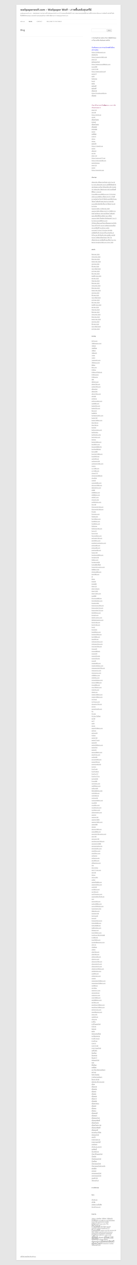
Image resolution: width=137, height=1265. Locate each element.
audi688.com (95, 403)
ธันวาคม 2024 (96, 302)
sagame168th (96, 820)
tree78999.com (96, 940)
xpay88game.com (97, 1012)
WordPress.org (96, 1207)
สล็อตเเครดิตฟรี (96, 1127)
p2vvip (94, 707)
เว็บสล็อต (94, 1161)
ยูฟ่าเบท (94, 1072)
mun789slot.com (97, 687)
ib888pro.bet (95, 569)
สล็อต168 (94, 91)
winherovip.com (96, 1010)
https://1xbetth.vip (97, 146)
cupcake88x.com (96, 483)
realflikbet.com (96, 786)
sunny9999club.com (98, 906)
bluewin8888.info (97, 447)
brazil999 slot (95, 456)
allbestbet (94, 389)
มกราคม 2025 (96, 300)
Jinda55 (94, 581)
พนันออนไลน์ (95, 1060)
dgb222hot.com (96, 488)
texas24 (94, 918)
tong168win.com (96, 933)
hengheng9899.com (97, 555)
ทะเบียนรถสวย (96, 1036)
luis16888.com (96, 637)
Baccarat (94, 411)
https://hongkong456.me (99, 93)
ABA (93, 379)
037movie (94, 341)
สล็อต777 (94, 1099)
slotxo (93, 139)
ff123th (94, 512)
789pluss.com (96, 363)
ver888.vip (95, 986)
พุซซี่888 (94, 134)
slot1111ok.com (96, 870)
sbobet (94, 827)
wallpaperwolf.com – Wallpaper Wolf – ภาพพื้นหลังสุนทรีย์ (55, 9)
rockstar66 (95, 798)
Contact (39, 21)
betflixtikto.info (96, 435)
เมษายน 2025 (95, 293)
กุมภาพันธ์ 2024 (96, 326)
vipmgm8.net (95, 993)
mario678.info (96, 658)
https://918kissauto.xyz (99, 52)
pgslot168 (94, 738)
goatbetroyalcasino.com (99, 543)
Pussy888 (94, 781)
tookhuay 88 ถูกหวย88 (98, 935)
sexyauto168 (95, 839)
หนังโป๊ (93, 1137)
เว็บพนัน (94, 1156)
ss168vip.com (96, 889)
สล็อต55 (94, 1091)
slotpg (93, 141)
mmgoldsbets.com (97, 680)
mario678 (94, 654)
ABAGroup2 (95, 382)
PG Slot (94, 714)
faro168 (94, 504)
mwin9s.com (95, 690)
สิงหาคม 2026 (95, 254)
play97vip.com (96, 755)
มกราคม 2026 (96, 271)
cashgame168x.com (97, 464)
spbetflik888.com (97, 882)
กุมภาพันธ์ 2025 (96, 298)
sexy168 (94, 836)
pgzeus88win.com (97, 752)
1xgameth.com (96, 360)
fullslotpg (94, 79)
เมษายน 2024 (95, 322)
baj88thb (94, 413)
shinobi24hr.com (97, 848)
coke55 (94, 480)
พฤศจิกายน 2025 (96, 276)
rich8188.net (95, 796)
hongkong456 (96, 562)
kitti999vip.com (96, 613)
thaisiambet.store (97, 921)
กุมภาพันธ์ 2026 (96, 269)
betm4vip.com (96, 437)
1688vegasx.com (96, 343)
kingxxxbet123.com (97, 608)
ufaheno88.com (96, 957)
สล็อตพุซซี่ (94, 1113)
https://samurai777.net (98, 158)
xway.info (94, 1014)
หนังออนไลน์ (95, 1135)
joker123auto (95, 589)
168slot (94, 346)
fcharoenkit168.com (97, 507)
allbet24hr (95, 391)
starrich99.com (96, 901)
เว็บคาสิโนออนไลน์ (97, 1154)
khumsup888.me (97, 598)
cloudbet (94, 478)
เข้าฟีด (93, 1202)
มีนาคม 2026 (95, 266)
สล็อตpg (94, 1108)
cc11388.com (95, 468)
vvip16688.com (96, 998)
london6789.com (97, 634)
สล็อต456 (94, 1089)
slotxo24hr (95, 877)
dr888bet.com (96, 492)
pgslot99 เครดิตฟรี (96, 1228)
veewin (94, 978)
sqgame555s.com (97, 885)
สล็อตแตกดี (95, 1130)
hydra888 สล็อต (96, 565)
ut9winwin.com (96, 976)
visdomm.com (96, 995)
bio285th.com (96, 444)
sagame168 (95, 817)
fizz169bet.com (96, 519)
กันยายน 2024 (96, 310)
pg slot (94, 153)
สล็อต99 (94, 1106)
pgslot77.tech (96, 740)
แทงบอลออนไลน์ (96, 1173)
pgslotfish (94, 747)
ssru (93, 899)
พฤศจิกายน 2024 (96, 305)
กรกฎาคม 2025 (96, 286)
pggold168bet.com (97, 728)
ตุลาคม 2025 (95, 278)
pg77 (93, 721)
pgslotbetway (96, 163)
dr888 (93, 490)
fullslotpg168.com (97, 529)
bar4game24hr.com (97, 415)
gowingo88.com (96, 550)
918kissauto (95, 375)
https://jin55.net (96, 115)
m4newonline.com (97, 642)
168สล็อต (94, 348)
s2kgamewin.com (97, 812)
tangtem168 (95, 913)
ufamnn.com (95, 959)
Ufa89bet (94, 947)
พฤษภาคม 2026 (96, 262)
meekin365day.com (97, 666)
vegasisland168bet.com (99, 981)
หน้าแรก (22, 21)
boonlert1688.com (97, 454)
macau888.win (96, 651)
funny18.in (95, 533)
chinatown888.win (97, 476)
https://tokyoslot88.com (99, 160)
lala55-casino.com (97, 618)
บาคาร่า (94, 136)
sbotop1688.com (97, 829)
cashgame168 (96, 461)
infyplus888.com (96, 572)
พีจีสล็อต (94, 1065)
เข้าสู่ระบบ (94, 1200)
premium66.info (96, 764)
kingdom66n (95, 603)
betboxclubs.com (97, 430)
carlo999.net (95, 459)
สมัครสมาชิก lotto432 (98, 1082)
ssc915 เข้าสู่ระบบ (108, 1232)
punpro (94, 767)
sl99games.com (96, 863)
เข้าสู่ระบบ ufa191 (97, 1147)
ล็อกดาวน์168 (95, 1079)
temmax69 (95, 916)
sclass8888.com (96, 832)
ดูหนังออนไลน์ (96, 62)
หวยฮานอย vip (96, 1140)
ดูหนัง (93, 83)
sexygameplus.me (97, 846)
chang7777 (95, 473)
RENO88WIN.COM (97, 791)
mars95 (94, 661)
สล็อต (93, 1084)
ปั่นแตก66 (94, 1055)
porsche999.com (96, 759)
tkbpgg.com (95, 930)
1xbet (93, 355)
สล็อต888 (94, 127)
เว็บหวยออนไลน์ (96, 1164)
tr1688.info (95, 937)
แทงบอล (94, 1171)
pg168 (93, 719)
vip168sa (94, 988)
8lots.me (94, 367)
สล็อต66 (94, 96)
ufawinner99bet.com (98, 969)
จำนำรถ (94, 1026)
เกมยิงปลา (94, 1144)
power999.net (96, 762)
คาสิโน (94, 1022)
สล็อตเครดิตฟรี (96, 1120)
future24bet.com (97, 536)
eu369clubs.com (96, 502)
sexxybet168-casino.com (99, 834)
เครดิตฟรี (94, 1149)
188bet (94, 351)
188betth (94, 353)
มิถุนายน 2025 (96, 288)
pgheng (94, 731)
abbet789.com (96, 384)
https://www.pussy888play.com (101, 64)
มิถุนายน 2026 (96, 259)
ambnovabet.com (97, 401)
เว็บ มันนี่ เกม (95, 1152)
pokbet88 (94, 757)
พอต (93, 1063)
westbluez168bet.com (98, 1005)
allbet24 (94, 151)
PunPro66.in (95, 771)
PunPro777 (95, 774)
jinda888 (94, 584)
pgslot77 (94, 74)
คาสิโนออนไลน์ (96, 1024)
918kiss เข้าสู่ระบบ (97, 372)
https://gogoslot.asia (98, 170)
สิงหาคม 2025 (95, 283)
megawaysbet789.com (98, 668)
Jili (92, 577)
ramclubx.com (96, 783)
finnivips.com (96, 514)
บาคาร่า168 (95, 69)
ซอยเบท (94, 1029)
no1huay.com (96, 702)
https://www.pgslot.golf (99, 71)
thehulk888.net (96, 925)
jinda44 (94, 122)
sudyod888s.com (97, 904)
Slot (93, 865)
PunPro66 (94, 769)
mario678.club (96, 656)
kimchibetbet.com (97, 601)
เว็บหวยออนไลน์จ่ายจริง (98, 1166)
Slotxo (93, 875)
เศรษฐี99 (94, 1168)
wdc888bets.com (97, 1000)
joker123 (94, 59)
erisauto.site (95, 500)
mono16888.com (97, 682)
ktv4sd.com (95, 615)
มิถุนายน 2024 (96, 317)
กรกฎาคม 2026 (96, 257)
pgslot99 (94, 743)
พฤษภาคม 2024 (96, 319)
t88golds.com (96, 911)
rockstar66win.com (97, 800)
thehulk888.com (96, 923)
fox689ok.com (96, 521)
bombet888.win (96, 449)
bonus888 (94, 452)
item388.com (95, 574)
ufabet (93, 949)
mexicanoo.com (96, 670)
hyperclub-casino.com (98, 567)
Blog (30, 21)
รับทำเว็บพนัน (95, 1075)
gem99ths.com (96, 541)
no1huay (94, 699)
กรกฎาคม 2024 (96, 314)
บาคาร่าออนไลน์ (96, 1048)
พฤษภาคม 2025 (96, 290)
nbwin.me (94, 692)
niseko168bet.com (97, 694)
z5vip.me (94, 1019)
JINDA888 (94, 129)
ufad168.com (95, 952)
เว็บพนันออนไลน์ (96, 1159)
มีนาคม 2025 (95, 295)
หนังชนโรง (95, 55)
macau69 (94, 649)
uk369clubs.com (96, 971)
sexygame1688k (96, 844)
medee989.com (96, 663)
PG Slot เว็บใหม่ (96, 716)
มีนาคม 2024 (95, 324)
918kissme (95, 377)
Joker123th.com (96, 593)
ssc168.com (95, 892)
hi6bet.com (95, 560)
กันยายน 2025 (96, 281)
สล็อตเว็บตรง (95, 120)
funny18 (94, 531)
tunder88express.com (98, 942)
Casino (94, 466)
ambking (94, 399)
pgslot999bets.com (97, 745)
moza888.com (96, 685)
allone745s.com (96, 394)
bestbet (94, 427)
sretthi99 (94, 887)
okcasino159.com (97, 704)
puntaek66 (95, 779)
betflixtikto (95, 432)
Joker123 (94, 586)
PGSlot (94, 735)
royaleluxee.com (96, 808)
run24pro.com (96, 810)
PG (92, 711)
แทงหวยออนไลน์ (96, 1176)
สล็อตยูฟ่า (94, 1115)
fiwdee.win (95, 516)
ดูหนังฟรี (94, 86)
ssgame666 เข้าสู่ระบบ (98, 897)
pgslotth (94, 750)
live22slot (94, 630)
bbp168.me (95, 423)
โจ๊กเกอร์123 (95, 1180)
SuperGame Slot (96, 909)
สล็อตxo (94, 1111)
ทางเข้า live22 (95, 1038)
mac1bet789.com (97, 646)
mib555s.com (95, 678)
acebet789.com (96, 387)
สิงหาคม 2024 (95, 312)
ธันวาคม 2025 (96, 274)
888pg (93, 365)
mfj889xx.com (96, 675)
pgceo (93, 726)
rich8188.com (95, 793)
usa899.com (95, 974)
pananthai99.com (97, 709)
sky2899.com (95, 860)
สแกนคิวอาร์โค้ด (96, 1132)
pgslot (93, 132)
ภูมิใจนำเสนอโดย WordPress (28, 1256)
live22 (93, 81)
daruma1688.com (97, 485)
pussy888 (94, 67)
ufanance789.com (97, 962)
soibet (93, 880)
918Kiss (94, 370)
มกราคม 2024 (96, 329)
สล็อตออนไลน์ (96, 1118)
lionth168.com (96, 622)
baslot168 (94, 418)
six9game (94, 856)
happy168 (94, 553)
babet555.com (96, 406)
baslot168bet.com (97, 420)
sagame (94, 815)
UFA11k (94, 945)
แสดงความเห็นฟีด (97, 1204)
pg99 (93, 76)
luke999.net (95, 639)
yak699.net (95, 1017)
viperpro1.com (96, 990)
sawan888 (94, 824)
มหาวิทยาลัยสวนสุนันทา (98, 1070)
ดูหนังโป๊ (94, 144)
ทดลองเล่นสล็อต (96, 1034)
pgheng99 (94, 733)
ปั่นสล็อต (94, 1053)
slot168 (94, 112)
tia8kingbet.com (96, 928)
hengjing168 (95, 557)
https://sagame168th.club (99, 57)
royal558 (94, 803)
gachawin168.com (97, 538)
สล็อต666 (94, 1096)
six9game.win (96, 858)
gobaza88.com (96, 545)
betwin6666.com (96, 442)
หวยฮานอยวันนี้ (96, 1142)
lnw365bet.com (96, 632)
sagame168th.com (97, 822)
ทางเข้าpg (94, 1041)
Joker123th (95, 591)
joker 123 (94, 156)
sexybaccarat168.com (98, 841)
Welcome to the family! (54, 21)
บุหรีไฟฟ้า (94, 1051)
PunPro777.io (96, 776)
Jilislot (93, 579)
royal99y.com (96, 805)
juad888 (94, 596)
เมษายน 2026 (95, 264)
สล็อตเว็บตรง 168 (96, 1125)
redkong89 (95, 788)
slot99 (93, 117)
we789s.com (95, 1002)
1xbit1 (93, 358)
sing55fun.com (96, 851)
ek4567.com (95, 497)
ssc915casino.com (97, 894)
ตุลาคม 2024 (95, 307)
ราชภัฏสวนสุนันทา (97, 1077)
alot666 (94, 396)
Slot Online (95, 868)
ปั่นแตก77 (94, 1058)
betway (94, 440)
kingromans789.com (98, 605)
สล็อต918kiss (95, 1103)
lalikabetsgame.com (97, 620)
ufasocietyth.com (97, 964)
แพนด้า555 (95, 1178)
